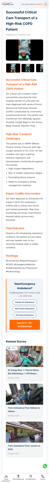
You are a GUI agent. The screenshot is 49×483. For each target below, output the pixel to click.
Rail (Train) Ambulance (24, 309)
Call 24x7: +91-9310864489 (25, 325)
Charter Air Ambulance (24, 302)
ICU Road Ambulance (25, 315)
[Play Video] (27, 68)
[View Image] (13, 68)
